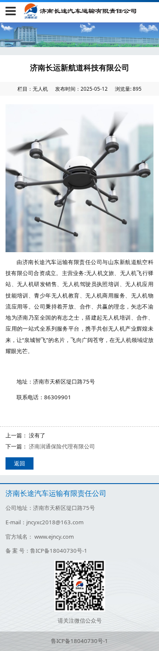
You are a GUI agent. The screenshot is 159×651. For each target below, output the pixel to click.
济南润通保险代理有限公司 (62, 446)
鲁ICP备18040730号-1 (79, 641)
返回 (19, 463)
